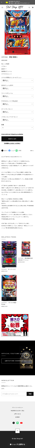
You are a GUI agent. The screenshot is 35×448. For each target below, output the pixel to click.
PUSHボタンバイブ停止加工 (9, 101)
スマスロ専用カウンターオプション (11, 77)
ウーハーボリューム (7, 93)
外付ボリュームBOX (7, 85)
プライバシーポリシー (17, 407)
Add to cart (12, 139)
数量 (2, 124)
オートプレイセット (7, 109)
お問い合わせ (17, 413)
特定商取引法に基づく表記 (17, 410)
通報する (32, 150)
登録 (30, 394)
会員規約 (17, 417)
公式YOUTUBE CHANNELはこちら (16, 360)
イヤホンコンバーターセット (9, 117)
